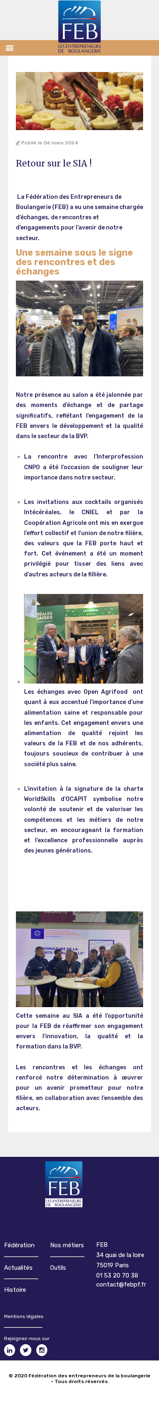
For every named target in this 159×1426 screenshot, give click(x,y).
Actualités (18, 1267)
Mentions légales (24, 1316)
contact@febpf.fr (121, 1284)
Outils (58, 1267)
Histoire (15, 1289)
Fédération (19, 1245)
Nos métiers (67, 1245)
